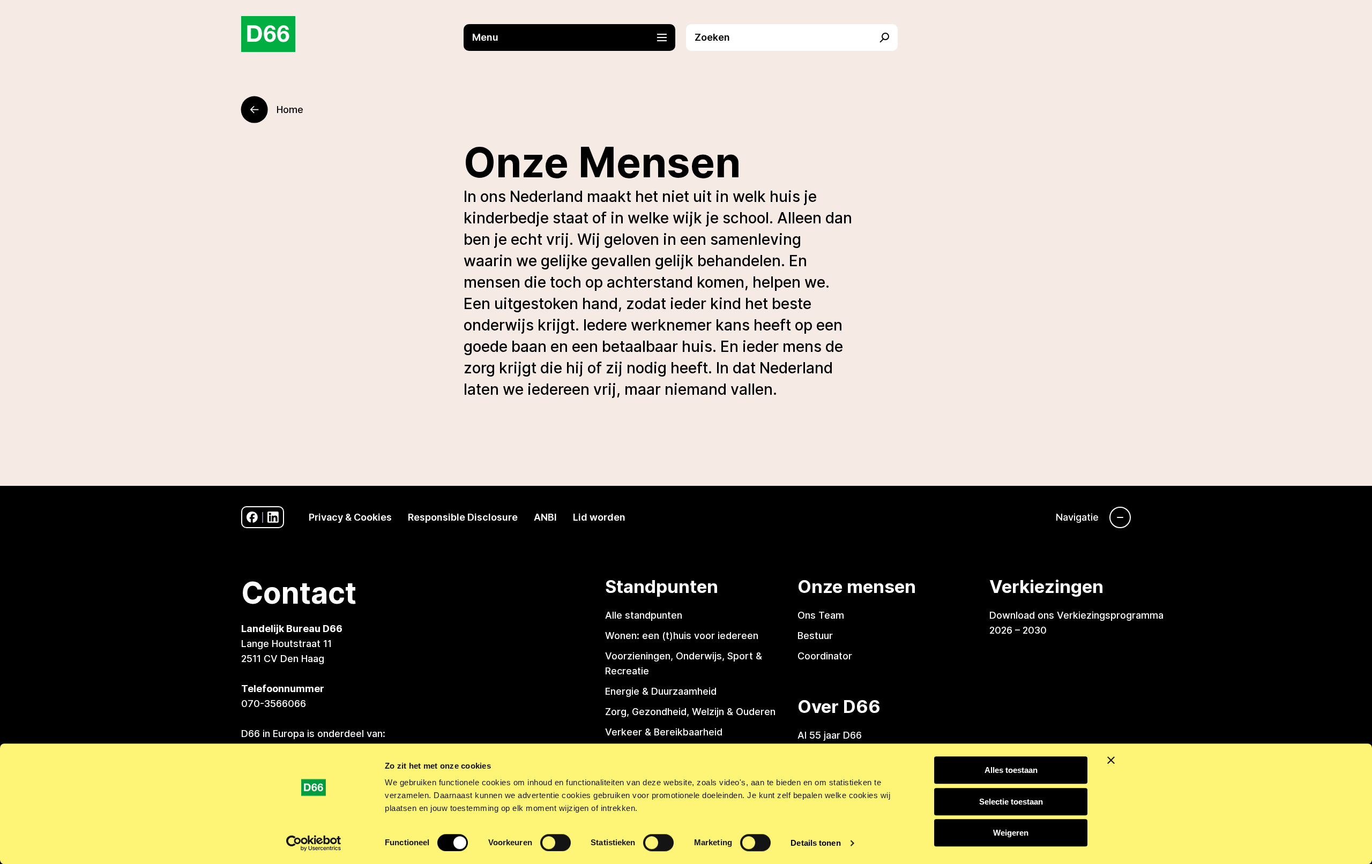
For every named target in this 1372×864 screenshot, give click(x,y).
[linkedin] (273, 517)
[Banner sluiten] (1111, 760)
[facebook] (252, 517)
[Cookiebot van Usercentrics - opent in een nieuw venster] (314, 843)
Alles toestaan (1011, 770)
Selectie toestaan (1011, 801)
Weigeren (1010, 832)
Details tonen (815, 842)
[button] (575, 37)
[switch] (555, 842)
